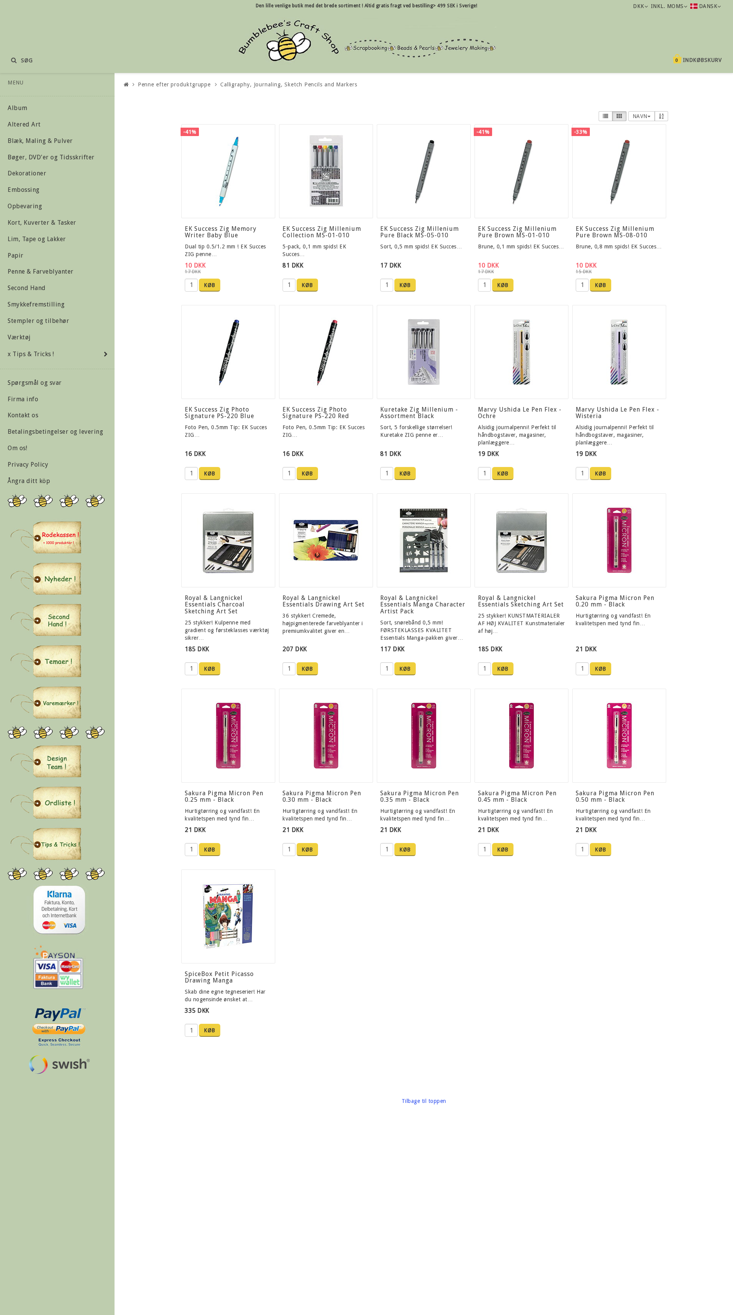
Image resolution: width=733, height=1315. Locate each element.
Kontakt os (23, 415)
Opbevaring (25, 206)
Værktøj (19, 337)
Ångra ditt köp (29, 481)
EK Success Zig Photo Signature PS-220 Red (316, 413)
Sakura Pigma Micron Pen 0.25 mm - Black (224, 797)
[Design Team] (46, 761)
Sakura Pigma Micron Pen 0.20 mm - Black (615, 601)
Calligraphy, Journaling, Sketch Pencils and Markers (288, 84)
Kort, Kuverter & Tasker (42, 222)
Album (17, 108)
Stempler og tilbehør (38, 320)
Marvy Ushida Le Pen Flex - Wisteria (617, 413)
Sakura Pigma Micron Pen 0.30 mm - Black (322, 797)
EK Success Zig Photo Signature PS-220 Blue (219, 413)
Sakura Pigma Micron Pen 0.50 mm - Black (615, 797)
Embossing (24, 189)
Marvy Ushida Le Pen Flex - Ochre (520, 413)
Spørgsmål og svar (35, 382)
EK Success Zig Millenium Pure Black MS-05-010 (419, 232)
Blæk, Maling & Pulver (40, 140)
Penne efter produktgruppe (174, 84)
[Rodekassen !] (46, 537)
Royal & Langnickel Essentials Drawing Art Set (324, 601)
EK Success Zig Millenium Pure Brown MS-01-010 (517, 232)
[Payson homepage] (58, 967)
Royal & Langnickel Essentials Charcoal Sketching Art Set (215, 604)
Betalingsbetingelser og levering (55, 431)
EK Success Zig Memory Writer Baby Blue (221, 232)
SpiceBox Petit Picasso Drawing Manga (219, 977)
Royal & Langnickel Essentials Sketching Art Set (521, 601)
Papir (16, 255)
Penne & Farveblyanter (41, 271)
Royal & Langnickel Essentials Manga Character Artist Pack (422, 604)
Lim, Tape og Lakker (37, 239)
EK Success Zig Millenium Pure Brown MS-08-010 (615, 232)
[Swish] (59, 1064)
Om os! (17, 448)
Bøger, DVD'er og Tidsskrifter (51, 157)
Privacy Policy (28, 464)
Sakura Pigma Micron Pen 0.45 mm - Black (517, 797)
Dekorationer (27, 173)
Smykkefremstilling (36, 304)
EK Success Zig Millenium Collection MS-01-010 (322, 232)
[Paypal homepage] (58, 1025)
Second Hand (27, 288)
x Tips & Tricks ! (31, 354)
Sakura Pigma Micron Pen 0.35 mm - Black (419, 797)
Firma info (23, 399)
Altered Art (24, 124)
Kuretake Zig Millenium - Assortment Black (419, 413)
